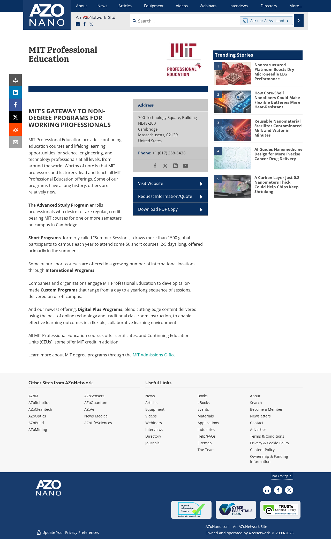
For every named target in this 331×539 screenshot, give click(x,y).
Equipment (154, 409)
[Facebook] (15, 105)
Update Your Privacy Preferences (70, 532)
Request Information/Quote (165, 196)
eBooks (204, 402)
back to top (280, 476)
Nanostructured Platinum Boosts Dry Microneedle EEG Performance (274, 71)
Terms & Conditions (267, 436)
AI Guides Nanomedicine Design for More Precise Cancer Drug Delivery (278, 154)
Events (203, 409)
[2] (232, 101)
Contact (256, 422)
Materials (206, 416)
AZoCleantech (40, 409)
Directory (153, 436)
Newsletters (260, 416)
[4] (232, 157)
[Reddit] (15, 129)
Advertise (258, 429)
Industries (206, 429)
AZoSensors (94, 395)
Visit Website (150, 183)
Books (203, 395)
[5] (232, 186)
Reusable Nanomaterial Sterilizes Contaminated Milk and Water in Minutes (278, 128)
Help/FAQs (207, 436)
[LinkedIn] (15, 92)
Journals (152, 442)
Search (256, 402)
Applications (208, 422)
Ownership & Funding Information (269, 459)
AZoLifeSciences (98, 422)
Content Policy (262, 449)
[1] (232, 73)
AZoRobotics (39, 402)
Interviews (154, 429)
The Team (206, 449)
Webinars (153, 422)
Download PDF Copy (158, 209)
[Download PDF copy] (15, 80)
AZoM (33, 395)
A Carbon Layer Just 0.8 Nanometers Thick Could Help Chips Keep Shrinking (276, 184)
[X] (15, 117)
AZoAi (89, 409)
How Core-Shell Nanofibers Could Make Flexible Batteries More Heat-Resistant (277, 99)
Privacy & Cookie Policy (269, 442)
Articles (151, 402)
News (150, 395)
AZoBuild (36, 422)
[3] (232, 129)
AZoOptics (37, 416)
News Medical (96, 416)
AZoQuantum (95, 402)
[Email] (15, 142)
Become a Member (266, 409)
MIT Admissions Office (154, 355)
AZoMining (37, 429)
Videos (151, 416)
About (255, 395)
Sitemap (205, 442)
